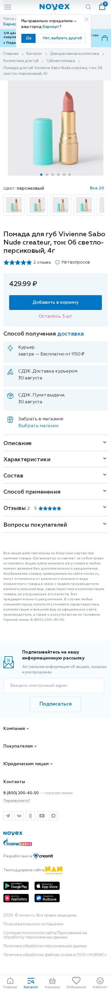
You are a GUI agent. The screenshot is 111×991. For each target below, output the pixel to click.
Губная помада (61, 61)
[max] (53, 816)
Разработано (18, 856)
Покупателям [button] (18, 746)
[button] (41, 174)
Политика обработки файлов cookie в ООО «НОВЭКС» (55, 955)
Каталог (34, 54)
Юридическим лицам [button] (26, 764)
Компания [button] (14, 729)
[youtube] (42, 816)
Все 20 (97, 188)
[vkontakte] (19, 816)
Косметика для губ (21, 61)
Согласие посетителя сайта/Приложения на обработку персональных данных (45, 935)
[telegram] (7, 816)
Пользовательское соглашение (33, 924)
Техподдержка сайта (24, 870)
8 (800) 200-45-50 (21, 793)
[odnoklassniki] (30, 816)
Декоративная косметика (74, 54)
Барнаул (51, 27)
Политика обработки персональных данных (45, 946)
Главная (10, 54)
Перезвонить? (16, 801)
